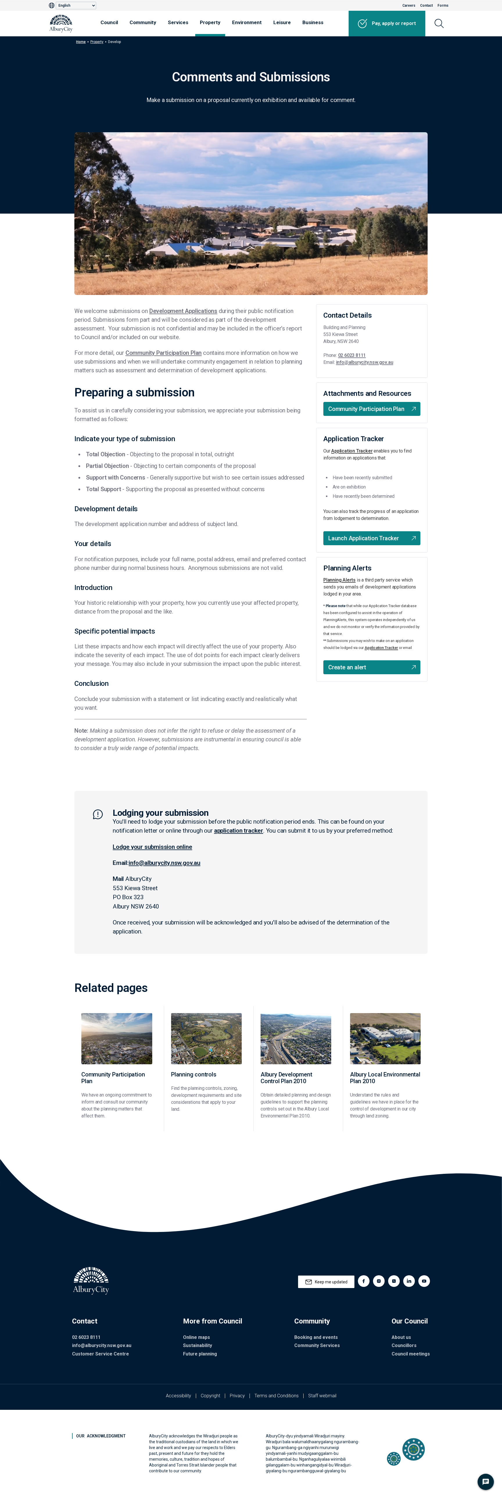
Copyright (210, 1395)
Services (178, 22)
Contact (426, 5)
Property (210, 22)
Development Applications (183, 310)
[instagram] (379, 1281)
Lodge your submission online (152, 846)
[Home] (61, 23)
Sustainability (197, 1345)
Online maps (196, 1337)
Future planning (200, 1354)
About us (401, 1337)
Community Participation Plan (164, 352)
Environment (247, 22)
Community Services (317, 1345)
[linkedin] (409, 1281)
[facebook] (364, 1281)
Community (143, 22)
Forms (443, 5)
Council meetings (411, 1354)
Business (312, 22)
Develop (114, 42)
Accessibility (178, 1395)
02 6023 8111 (352, 355)
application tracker (238, 830)
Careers (408, 5)
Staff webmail (322, 1395)
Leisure (282, 22)
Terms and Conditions (276, 1395)
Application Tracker (351, 451)
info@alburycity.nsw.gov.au (364, 362)
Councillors (404, 1345)
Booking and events (316, 1337)
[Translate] (52, 5)
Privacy (237, 1395)
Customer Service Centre (100, 1354)
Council (109, 22)
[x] (394, 1281)
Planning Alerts (339, 580)
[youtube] (424, 1281)
